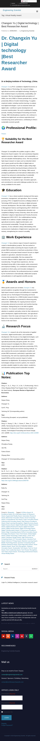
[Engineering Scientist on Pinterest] (22, 636)
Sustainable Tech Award (20, 548)
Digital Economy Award (31, 523)
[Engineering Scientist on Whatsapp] (31, 636)
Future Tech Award (21, 534)
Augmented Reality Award (14, 516)
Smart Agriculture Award (25, 544)
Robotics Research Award (9, 544)
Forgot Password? (7, 725)
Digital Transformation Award (10, 530)
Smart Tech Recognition (19, 546)
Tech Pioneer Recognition (29, 550)
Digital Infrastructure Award (14, 526)
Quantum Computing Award (26, 542)
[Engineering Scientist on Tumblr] (26, 636)
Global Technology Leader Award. (16, 535)
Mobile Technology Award (9, 542)
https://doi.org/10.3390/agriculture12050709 (14, 480)
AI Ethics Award (26, 512)
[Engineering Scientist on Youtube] (3, 636)
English (25, 1)
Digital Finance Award (8, 525)
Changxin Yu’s (5, 332)
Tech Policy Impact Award (9, 551)
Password (8, 703)
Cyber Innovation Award (30, 519)
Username (8, 694)
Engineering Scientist (12, 10)
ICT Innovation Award (19, 539)
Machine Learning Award (29, 541)
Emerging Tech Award (8, 534)
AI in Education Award (19, 514)
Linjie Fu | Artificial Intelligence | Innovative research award (19, 582)
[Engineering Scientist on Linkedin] (13, 636)
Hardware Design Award (13, 537)
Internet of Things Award (13, 541)
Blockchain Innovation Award (15, 517)
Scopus (3, 133)
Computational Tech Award (14, 519)
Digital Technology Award (27, 528)
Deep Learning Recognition (14, 523)
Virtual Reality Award (7, 553)
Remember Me (8, 712)
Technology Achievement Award (27, 551)
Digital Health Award (22, 525)
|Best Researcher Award (14, 62)
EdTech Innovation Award (29, 532)
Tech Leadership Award (13, 550)
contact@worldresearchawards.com (12, 682)
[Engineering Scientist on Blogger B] (8, 636)
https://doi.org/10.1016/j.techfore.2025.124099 (24, 433)
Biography (11, 512)
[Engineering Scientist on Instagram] (17, 636)
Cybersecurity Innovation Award (11, 521)
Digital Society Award (12, 528)
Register (4, 723)
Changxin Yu (5, 86)
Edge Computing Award (13, 532)
